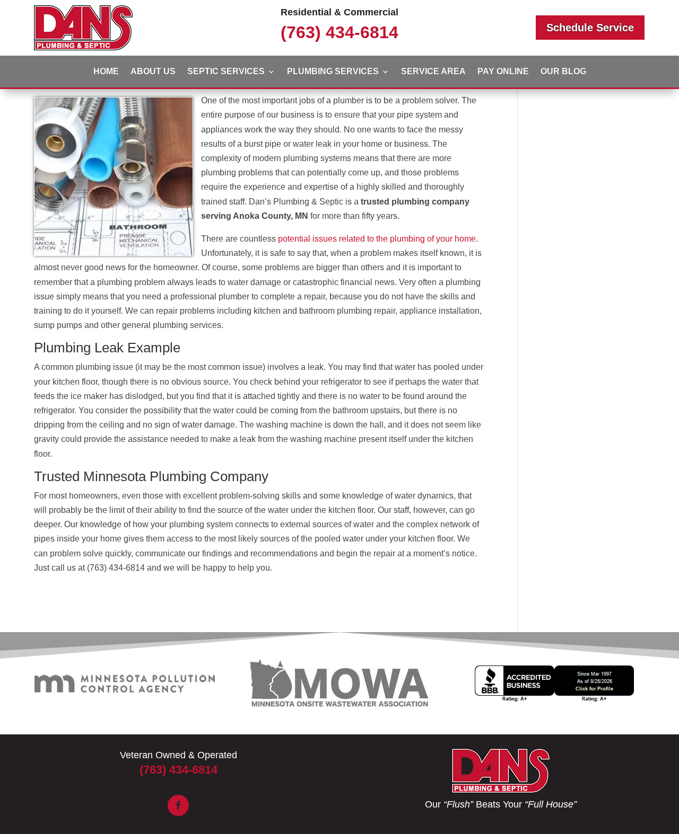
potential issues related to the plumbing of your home (377, 238)
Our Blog (563, 72)
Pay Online (503, 72)
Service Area (433, 72)
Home (106, 72)
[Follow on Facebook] (178, 805)
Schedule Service (590, 27)
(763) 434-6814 (339, 32)
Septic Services (226, 72)
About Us (153, 72)
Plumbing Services (333, 72)
